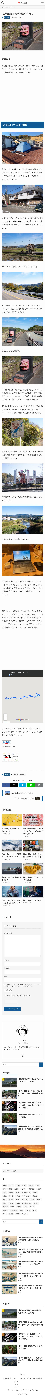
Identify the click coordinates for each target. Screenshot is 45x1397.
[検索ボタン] (2, 2)
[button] (6, 785)
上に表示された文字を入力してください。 (17, 995)
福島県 (26, 1207)
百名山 (18, 1203)
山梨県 (5, 1196)
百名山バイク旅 (26, 1203)
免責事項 (39, 1378)
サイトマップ (25, 1390)
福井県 (12, 1207)
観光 (33, 1378)
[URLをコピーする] (39, 785)
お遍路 (5, 1185)
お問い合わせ (34, 1390)
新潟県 (18, 1199)
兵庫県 (31, 1185)
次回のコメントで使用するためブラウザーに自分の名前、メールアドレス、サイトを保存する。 (24, 985)
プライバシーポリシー (13, 1390)
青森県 (34, 1210)
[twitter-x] (22, 1055)
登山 (11, 1378)
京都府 (24, 1185)
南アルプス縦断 (7, 1189)
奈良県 (5, 1192)
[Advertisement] (22, 93)
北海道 (37, 1185)
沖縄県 (5, 1203)
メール (7, 968)
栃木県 (39, 1199)
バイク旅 (16, 1387)
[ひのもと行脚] (22, 2)
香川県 (11, 1214)
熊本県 (11, 1203)
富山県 (18, 1192)
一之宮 (11, 1185)
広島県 (35, 1196)
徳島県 (5, 1199)
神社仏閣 (23, 1378)
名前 (6, 960)
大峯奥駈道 (31, 1189)
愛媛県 (11, 1199)
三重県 (18, 1185)
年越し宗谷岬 (26, 1196)
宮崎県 (11, 1192)
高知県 (18, 1214)
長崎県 (21, 1210)
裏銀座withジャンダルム (10, 1210)
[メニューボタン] (42, 2)
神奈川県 (5, 1207)
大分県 (16, 774)
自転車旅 (16, 1384)
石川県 (36, 1203)
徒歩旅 (16, 1381)
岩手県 (18, 1196)
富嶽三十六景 (26, 1192)
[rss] (24, 1374)
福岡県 (19, 1207)
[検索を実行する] (41, 1064)
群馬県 (32, 1207)
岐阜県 (11, 1196)
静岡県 (5, 1214)
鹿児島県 (25, 1214)
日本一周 (6, 17)
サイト (6, 976)
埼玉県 (16, 1189)
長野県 (28, 1210)
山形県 (35, 1192)
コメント (8, 933)
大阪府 (39, 1189)
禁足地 (29, 1378)
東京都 (32, 1199)
